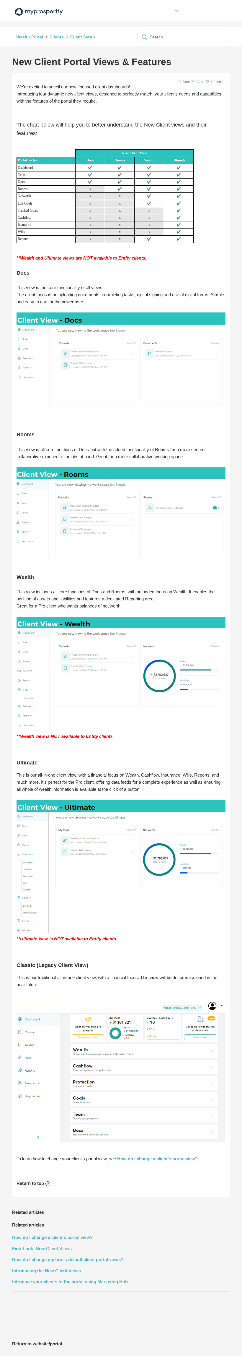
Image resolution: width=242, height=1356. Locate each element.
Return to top (30, 1183)
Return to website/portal (37, 1343)
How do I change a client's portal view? (157, 1158)
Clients (57, 37)
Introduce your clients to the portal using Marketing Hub (70, 1281)
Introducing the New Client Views (46, 1270)
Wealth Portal (29, 37)
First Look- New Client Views (42, 1248)
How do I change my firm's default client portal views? (68, 1259)
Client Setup (82, 37)
